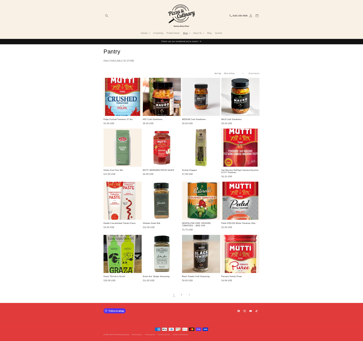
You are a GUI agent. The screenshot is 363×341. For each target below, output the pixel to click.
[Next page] (189, 295)
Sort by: (218, 73)
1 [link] (173, 294)
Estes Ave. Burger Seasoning (156, 276)
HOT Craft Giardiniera (152, 119)
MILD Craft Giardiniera (231, 119)
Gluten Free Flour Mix (113, 170)
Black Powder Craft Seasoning (196, 276)
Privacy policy (150, 334)
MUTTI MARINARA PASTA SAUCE (158, 170)
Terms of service (164, 334)
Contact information (180, 334)
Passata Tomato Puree (231, 276)
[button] (107, 16)
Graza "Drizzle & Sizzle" (115, 276)
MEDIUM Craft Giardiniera (193, 119)
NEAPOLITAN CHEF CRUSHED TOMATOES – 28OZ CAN (196, 224)
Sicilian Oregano (189, 170)
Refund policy (137, 334)
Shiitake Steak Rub (151, 223)
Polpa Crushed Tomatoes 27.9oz (118, 119)
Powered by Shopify (122, 334)
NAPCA (111, 334)
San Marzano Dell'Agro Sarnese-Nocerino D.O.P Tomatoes (239, 171)
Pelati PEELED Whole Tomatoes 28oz (238, 223)
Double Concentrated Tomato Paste (119, 223)
